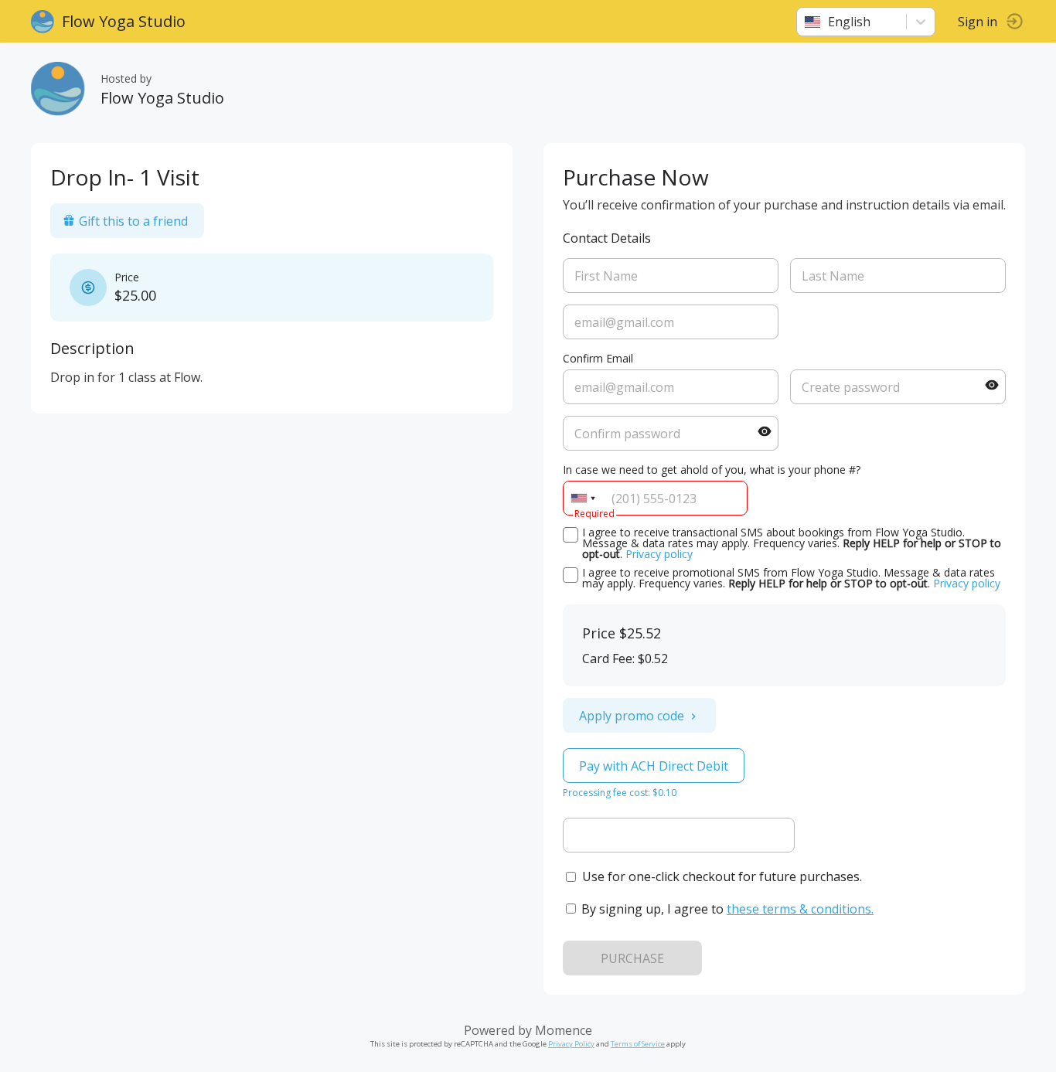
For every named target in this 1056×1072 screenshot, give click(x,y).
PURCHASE (632, 958)
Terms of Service (638, 1044)
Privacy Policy (571, 1044)
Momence (563, 1030)
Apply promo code (631, 715)
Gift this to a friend (133, 221)
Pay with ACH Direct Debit (653, 765)
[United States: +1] (583, 498)
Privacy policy (659, 553)
